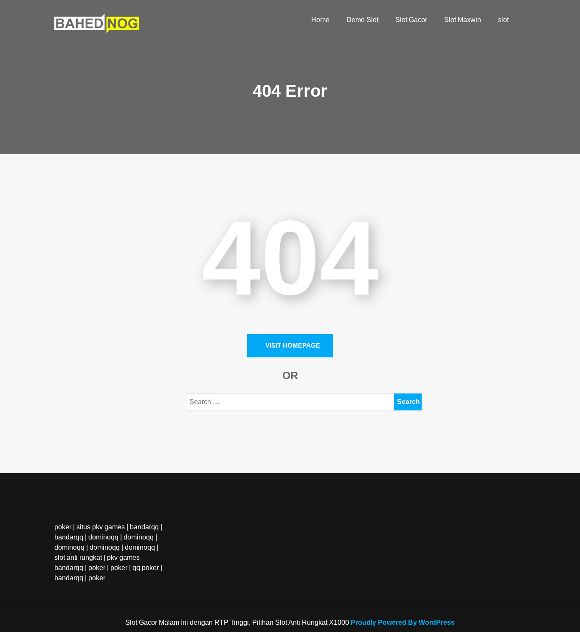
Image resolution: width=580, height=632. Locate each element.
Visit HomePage (292, 345)
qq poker (145, 567)
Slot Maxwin (462, 19)
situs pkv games (100, 527)
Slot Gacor (411, 19)
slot (503, 19)
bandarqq (144, 527)
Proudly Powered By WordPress (403, 622)
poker (62, 527)
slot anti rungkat (78, 557)
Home (320, 19)
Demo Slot (362, 19)
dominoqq (103, 537)
